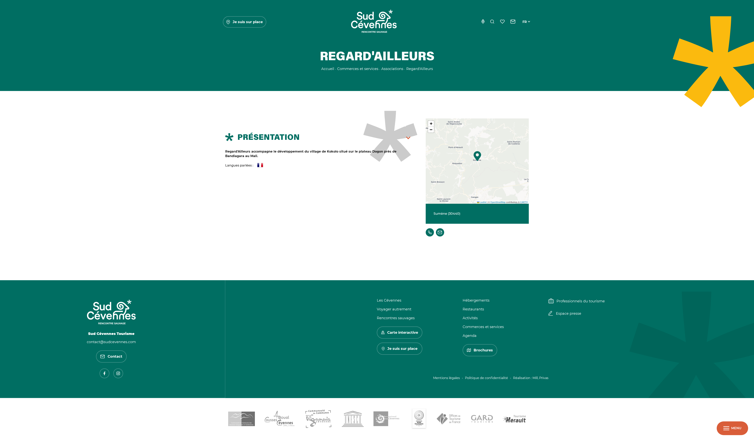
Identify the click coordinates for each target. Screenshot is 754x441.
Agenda (470, 336)
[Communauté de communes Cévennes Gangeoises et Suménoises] (241, 419)
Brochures (483, 350)
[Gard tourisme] (482, 419)
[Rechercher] (492, 22)
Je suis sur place (248, 22)
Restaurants (473, 309)
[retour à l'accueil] (374, 22)
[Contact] (513, 22)
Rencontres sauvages (396, 318)
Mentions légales (446, 378)
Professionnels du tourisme (580, 301)
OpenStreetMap (497, 202)
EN (524, 26)
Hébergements (476, 300)
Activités (470, 318)
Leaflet (482, 202)
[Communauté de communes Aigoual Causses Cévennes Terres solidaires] (280, 419)
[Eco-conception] (482, 22)
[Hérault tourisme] (514, 419)
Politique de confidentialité (486, 378)
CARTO (524, 202)
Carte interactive (402, 332)
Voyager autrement (394, 309)
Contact (115, 356)
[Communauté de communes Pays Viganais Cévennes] (318, 419)
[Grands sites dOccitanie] (419, 419)
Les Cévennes (389, 300)
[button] (477, 156)
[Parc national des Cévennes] (387, 419)
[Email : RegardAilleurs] (440, 232)
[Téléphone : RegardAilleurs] (430, 232)
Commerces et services (483, 327)
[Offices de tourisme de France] (449, 419)
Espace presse (568, 313)
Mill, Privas (540, 378)
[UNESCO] (353, 419)
